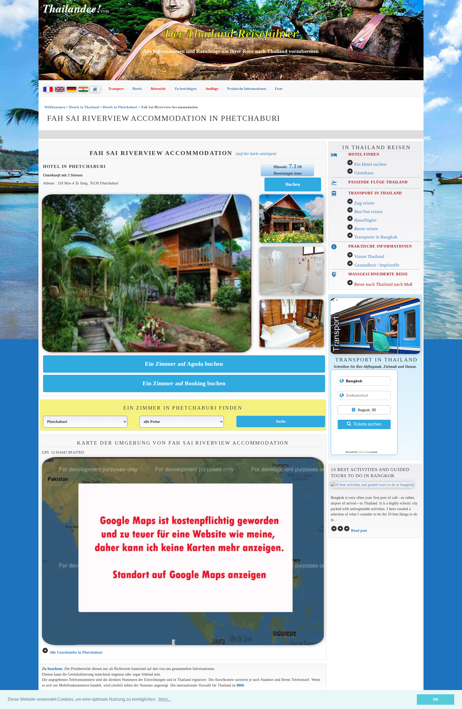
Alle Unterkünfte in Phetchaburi (75, 652)
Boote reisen (366, 228)
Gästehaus (364, 172)
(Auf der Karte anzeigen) (256, 153)
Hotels (137, 89)
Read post (359, 530)
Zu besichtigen (186, 89)
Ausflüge (211, 89)
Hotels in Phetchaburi (120, 107)
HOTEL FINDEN (363, 154)
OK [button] (435, 699)
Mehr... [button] (164, 699)
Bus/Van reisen (368, 211)
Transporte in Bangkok (376, 237)
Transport (116, 89)
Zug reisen (364, 203)
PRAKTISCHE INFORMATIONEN (380, 246)
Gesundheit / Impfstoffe (376, 265)
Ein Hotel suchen (370, 164)
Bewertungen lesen (288, 173)
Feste (279, 89)
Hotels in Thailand (84, 107)
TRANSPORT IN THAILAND (375, 193)
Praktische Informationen (246, 89)
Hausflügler (365, 220)
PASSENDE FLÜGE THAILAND (378, 182)
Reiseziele (158, 89)
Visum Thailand (369, 256)
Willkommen (54, 107)
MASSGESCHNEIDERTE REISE (378, 274)
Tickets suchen (367, 424)
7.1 (293, 166)
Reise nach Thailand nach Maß (383, 284)
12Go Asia (363, 452)
